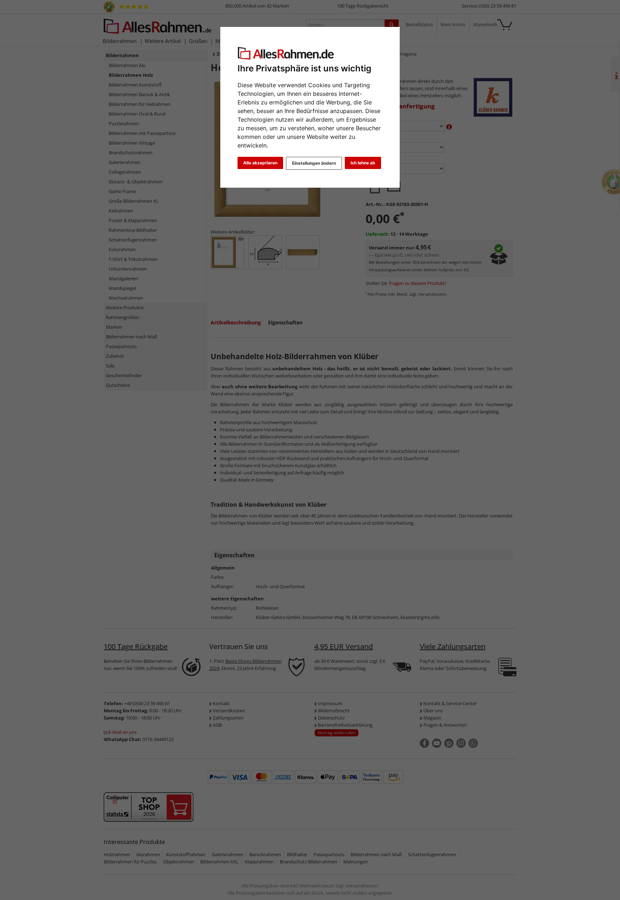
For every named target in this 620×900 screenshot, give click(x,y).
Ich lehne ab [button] (363, 162)
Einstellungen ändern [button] (314, 163)
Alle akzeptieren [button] (260, 162)
